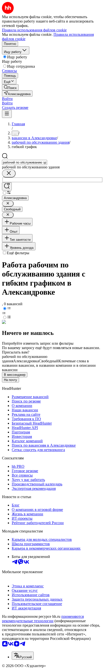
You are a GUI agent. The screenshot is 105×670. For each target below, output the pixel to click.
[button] (7, 99)
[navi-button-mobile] (7, 114)
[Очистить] (9, 173)
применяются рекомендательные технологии (43, 618)
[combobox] (24, 162)
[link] (10, 87)
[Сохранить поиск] (7, 186)
